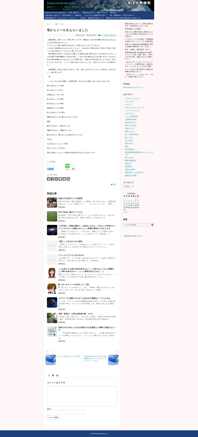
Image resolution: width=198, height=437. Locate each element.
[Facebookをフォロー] (133, 2)
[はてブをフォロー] (137, 2)
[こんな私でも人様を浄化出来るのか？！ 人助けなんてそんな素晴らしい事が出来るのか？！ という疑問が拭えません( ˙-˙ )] (52, 273)
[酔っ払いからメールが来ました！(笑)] (52, 289)
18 (127, 205)
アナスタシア (130, 101)
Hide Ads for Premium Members (55, 12)
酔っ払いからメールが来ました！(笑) (73, 284)
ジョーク (128, 104)
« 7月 (125, 212)
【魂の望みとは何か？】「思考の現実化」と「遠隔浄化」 (63, 15)
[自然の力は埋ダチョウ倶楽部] (52, 202)
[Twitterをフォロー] (129, 2)
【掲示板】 (113, 12)
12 (129, 203)
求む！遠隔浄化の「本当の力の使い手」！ (123, 15)
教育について (130, 131)
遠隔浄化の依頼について (96, 18)
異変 (126, 146)
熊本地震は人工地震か (133, 29)
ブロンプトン (130, 113)
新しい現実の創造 (131, 134)
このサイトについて (132, 98)
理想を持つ (129, 143)
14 (133, 203)
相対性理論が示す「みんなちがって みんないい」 (61, 18)
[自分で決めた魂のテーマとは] (52, 216)
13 (131, 203)
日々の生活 (104, 35)
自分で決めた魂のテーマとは (70, 212)
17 (124, 205)
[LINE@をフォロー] (141, 2)
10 (124, 203)
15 (136, 203)
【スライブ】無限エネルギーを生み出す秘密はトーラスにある (84, 298)
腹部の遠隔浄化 (130, 160)
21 (133, 205)
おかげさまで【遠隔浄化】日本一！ (96, 15)
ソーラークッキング (132, 110)
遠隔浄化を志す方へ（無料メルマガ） (94, 12)
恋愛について (130, 128)
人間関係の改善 (130, 119)
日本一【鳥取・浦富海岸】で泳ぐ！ (138, 49)
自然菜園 (128, 166)
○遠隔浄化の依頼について (132, 236)
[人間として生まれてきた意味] (52, 245)
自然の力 (112, 35)
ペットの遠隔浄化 (131, 116)
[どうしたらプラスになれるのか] (52, 259)
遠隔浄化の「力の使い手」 (135, 172)
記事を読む (61, 207)
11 (127, 203)
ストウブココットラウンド (135, 107)
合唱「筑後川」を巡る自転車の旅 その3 (75, 314)
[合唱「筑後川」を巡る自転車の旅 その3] (52, 318)
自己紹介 (83, 18)
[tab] (49, 376)
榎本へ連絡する (73, 12)
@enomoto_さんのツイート (133, 87)
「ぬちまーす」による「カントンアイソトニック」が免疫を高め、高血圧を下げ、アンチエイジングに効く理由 (139, 64)
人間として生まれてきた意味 (70, 241)
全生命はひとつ (130, 122)
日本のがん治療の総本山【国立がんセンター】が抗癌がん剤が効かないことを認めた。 (139, 34)
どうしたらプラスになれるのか (71, 255)
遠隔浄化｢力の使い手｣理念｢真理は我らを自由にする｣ (123, 18)
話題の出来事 (130, 169)
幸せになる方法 (130, 125)
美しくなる (129, 157)
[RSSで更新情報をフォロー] (149, 2)
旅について (129, 137)
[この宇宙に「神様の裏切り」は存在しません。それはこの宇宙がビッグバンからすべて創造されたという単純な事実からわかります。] (52, 230)
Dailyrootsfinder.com (61, 3)
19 (129, 205)
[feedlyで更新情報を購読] (145, 2)
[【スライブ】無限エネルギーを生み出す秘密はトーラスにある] (52, 302)
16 (138, 203)
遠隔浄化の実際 (130, 175)
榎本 (114, 184)
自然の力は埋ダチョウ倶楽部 (70, 198)
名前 (49, 409)
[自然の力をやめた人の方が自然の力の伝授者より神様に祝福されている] (52, 332)
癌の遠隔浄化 (130, 149)
